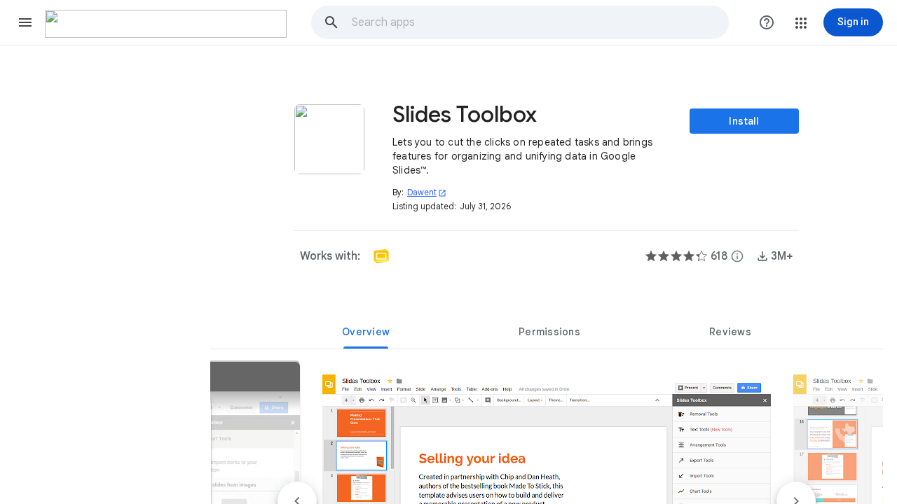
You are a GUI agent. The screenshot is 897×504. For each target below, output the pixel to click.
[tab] (366, 332)
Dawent (426, 192)
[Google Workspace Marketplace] (166, 24)
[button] (25, 22)
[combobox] (539, 22)
